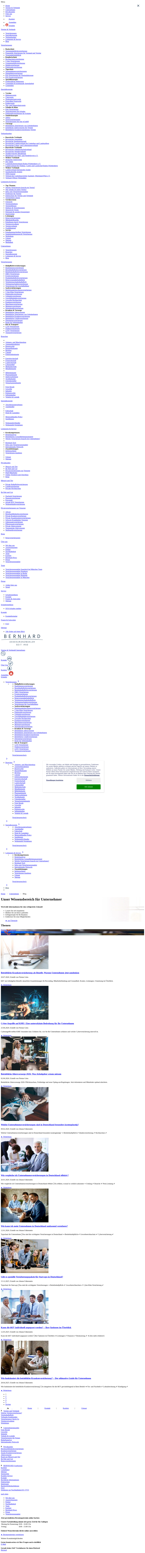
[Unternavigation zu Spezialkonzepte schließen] (6, 850)
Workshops (9, 236)
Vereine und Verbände (11, 1411)
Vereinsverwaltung (12, 224)
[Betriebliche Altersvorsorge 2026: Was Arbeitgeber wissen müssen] (24, 1070)
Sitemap (8, 240)
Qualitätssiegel (10, 228)
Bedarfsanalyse (10, 435)
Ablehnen (89, 780)
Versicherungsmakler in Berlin (16, 573)
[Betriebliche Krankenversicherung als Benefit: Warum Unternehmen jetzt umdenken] (24, 968)
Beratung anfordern (16, 890)
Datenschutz (5, 1482)
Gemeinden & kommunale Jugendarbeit (19, 83)
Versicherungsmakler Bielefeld (16, 575)
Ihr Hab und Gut (11, 469)
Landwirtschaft (10, 363)
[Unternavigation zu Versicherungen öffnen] (18, 682)
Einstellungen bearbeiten (54, 780)
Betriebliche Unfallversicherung (16, 318)
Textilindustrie (10, 379)
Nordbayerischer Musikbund (15, 154)
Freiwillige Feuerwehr (13, 101)
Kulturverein (9, 103)
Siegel (7, 587)
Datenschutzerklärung (91, 775)
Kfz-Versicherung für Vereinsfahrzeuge (19, 75)
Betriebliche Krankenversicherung (17, 316)
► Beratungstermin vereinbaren (12, 1535)
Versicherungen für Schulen (15, 111)
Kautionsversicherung (13, 302)
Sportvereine (9, 214)
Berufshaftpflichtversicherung (16, 270)
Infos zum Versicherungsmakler (16, 192)
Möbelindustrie (10, 373)
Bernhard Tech (10, 443)
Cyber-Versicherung (12, 61)
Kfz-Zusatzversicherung (14, 77)
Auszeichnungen (11, 547)
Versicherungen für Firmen (10, 1438)
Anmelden (12, 22)
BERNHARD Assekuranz (12, 1466)
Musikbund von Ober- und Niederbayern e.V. (21, 156)
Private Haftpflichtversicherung (16, 484)
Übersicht (8, 202)
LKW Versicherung (12, 331)
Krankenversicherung (8, 1451)
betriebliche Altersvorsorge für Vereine (19, 128)
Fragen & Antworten (12, 599)
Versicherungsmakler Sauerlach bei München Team (23, 569)
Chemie (8, 352)
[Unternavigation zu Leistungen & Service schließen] (6, 886)
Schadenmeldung (11, 595)
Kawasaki (9, 500)
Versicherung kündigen (13, 453)
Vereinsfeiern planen (12, 198)
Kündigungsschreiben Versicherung (18, 232)
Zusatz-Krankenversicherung (11, 1453)
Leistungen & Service (13, 39)
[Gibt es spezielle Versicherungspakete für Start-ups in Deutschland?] (24, 1272)
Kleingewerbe (10, 393)
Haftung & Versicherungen (15, 208)
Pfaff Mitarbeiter (11, 473)
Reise (7, 477)
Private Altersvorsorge (13, 526)
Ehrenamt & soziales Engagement (17, 212)
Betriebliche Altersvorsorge (15, 312)
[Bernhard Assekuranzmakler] (22, 648)
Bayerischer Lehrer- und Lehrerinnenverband (21, 145)
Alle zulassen (88, 787)
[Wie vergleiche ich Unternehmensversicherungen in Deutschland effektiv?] (24, 1171)
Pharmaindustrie (11, 375)
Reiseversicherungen (12, 218)
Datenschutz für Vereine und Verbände (19, 196)
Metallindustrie (10, 369)
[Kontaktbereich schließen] (138, 5)
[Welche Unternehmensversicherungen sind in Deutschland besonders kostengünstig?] (24, 1120)
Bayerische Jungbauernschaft (15, 141)
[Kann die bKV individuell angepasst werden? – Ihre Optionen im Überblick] (24, 1323)
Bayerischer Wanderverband (15, 151)
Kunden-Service (7, 1476)
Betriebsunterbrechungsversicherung (18, 290)
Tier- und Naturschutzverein (15, 105)
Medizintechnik (11, 367)
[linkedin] (8, 1408)
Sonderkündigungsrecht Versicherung (18, 234)
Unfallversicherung (12, 486)
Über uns (8, 14)
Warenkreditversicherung (14, 308)
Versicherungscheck (19, 755)
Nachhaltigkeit (10, 552)
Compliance (5, 1470)
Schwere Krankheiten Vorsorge (16, 520)
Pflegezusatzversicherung (14, 524)
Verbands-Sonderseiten (9, 1417)
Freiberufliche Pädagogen (14, 81)
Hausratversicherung (12, 498)
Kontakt (8, 597)
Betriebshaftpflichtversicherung (16, 272)
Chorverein (9, 97)
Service (8, 16)
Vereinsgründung (11, 204)
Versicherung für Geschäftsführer (17, 286)
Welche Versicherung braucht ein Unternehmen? (22, 439)
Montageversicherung (13, 306)
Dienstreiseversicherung (14, 320)
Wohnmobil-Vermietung (14, 425)
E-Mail (3, 1544)
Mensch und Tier (11, 467)
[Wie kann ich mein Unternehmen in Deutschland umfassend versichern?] (24, 1222)
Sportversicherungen (12, 120)
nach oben (4, 1494)
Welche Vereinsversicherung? (11, 1413)
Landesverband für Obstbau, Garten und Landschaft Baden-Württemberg (31, 166)
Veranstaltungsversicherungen (16, 71)
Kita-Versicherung (11, 109)
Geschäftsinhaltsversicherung (15, 298)
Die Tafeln (9, 162)
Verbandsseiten (10, 37)
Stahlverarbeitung (11, 377)
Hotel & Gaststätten (12, 413)
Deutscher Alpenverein (13, 160)
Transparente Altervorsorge (15, 528)
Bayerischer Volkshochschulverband (18, 149)
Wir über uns (10, 545)
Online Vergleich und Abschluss (16, 475)
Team (7, 554)
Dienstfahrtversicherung (14, 73)
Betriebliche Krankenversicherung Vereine (20, 130)
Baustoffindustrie (11, 348)
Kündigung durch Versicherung (16, 222)
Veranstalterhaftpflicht (13, 55)
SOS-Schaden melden (13, 608)
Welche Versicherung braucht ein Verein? (20, 188)
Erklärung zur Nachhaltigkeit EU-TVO (15, 1490)
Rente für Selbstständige (14, 322)
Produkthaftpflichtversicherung (16, 278)
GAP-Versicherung (12, 326)
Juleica (7, 117)
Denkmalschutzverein (13, 99)
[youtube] (13, 1408)
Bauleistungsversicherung (14, 268)
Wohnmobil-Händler (12, 423)
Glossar (8, 238)
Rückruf (4, 1550)
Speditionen (9, 419)
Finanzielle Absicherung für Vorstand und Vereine (23, 53)
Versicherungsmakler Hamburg (16, 571)
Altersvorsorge (6, 1455)
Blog (7, 41)
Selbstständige (10, 395)
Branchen (8, 252)
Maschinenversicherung (13, 304)
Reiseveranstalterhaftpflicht (15, 280)
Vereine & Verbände (12, 8)
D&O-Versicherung (12, 274)
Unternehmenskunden (11, 1428)
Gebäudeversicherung (13, 296)
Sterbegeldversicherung (13, 530)
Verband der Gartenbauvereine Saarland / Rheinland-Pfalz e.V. (27, 176)
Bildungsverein (10, 95)
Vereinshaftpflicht (7, 1415)
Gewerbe (8, 389)
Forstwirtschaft (10, 361)
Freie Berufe (9, 387)
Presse (7, 560)
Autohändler (9, 407)
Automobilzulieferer (12, 344)
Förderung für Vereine (13, 194)
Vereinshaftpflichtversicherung (16, 51)
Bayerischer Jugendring (13, 139)
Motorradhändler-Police (13, 417)
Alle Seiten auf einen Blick (15, 631)
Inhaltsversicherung (12, 65)
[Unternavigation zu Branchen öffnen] (14, 763)
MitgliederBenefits (12, 220)
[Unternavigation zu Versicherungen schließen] (6, 759)
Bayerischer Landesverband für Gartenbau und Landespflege (27, 143)
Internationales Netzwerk (14, 447)
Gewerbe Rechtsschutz (13, 300)
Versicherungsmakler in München (17, 577)
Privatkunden (10, 12)
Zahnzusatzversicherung (14, 522)
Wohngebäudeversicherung (15, 504)
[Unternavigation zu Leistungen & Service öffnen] (22, 853)
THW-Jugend (10, 174)
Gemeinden (9, 85)
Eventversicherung (12, 276)
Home (7, 6)
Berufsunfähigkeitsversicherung (16, 514)
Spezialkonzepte (11, 35)
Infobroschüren (10, 451)
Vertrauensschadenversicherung (16, 284)
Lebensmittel (10, 365)
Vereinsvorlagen (11, 226)
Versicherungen (11, 33)
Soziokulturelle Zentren (13, 172)
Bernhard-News (11, 558)
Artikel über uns (11, 585)
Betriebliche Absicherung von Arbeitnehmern (21, 126)
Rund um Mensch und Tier (10, 1457)
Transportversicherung (13, 333)
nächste (8, 1404)
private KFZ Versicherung (14, 502)
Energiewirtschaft (11, 358)
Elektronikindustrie (12, 354)
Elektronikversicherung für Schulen (18, 113)
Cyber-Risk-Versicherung (14, 292)
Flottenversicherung (12, 329)
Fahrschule (9, 411)
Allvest (8, 512)
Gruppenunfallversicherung (15, 63)
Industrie (8, 391)
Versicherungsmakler (12, 562)
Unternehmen (10, 10)
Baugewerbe (9, 346)
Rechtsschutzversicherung (14, 59)
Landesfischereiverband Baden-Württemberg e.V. (23, 164)
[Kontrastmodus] (132, 1544)
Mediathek (9, 242)
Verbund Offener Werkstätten (15, 178)
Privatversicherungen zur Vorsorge (17, 471)
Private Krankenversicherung (15, 516)
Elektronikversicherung (13, 67)
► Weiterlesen (6, 985)
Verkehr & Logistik (12, 397)
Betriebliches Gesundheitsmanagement (19, 437)
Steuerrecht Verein (12, 210)
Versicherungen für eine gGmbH (17, 122)
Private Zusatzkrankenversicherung (18, 518)
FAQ (7, 624)
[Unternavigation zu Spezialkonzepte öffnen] (19, 825)
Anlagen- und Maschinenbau (15, 342)
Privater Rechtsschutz (13, 488)
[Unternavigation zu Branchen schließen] (6, 822)
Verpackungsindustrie (13, 383)
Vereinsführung (10, 206)
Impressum (5, 1484)
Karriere (11, 19)
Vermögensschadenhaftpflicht (16, 282)
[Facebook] (2, 1408)
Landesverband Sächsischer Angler (18, 170)
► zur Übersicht (11, 921)
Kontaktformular (11, 616)
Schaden (11, 26)
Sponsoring (5, 1474)
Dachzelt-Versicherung (13, 496)
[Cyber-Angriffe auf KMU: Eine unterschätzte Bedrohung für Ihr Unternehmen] (24, 1019)
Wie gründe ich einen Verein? (16, 190)
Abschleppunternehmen (13, 405)
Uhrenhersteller (10, 381)
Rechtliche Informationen (10, 1480)
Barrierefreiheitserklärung (10, 1486)
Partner (8, 549)
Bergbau (8, 350)
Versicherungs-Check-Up (10, 1419)
